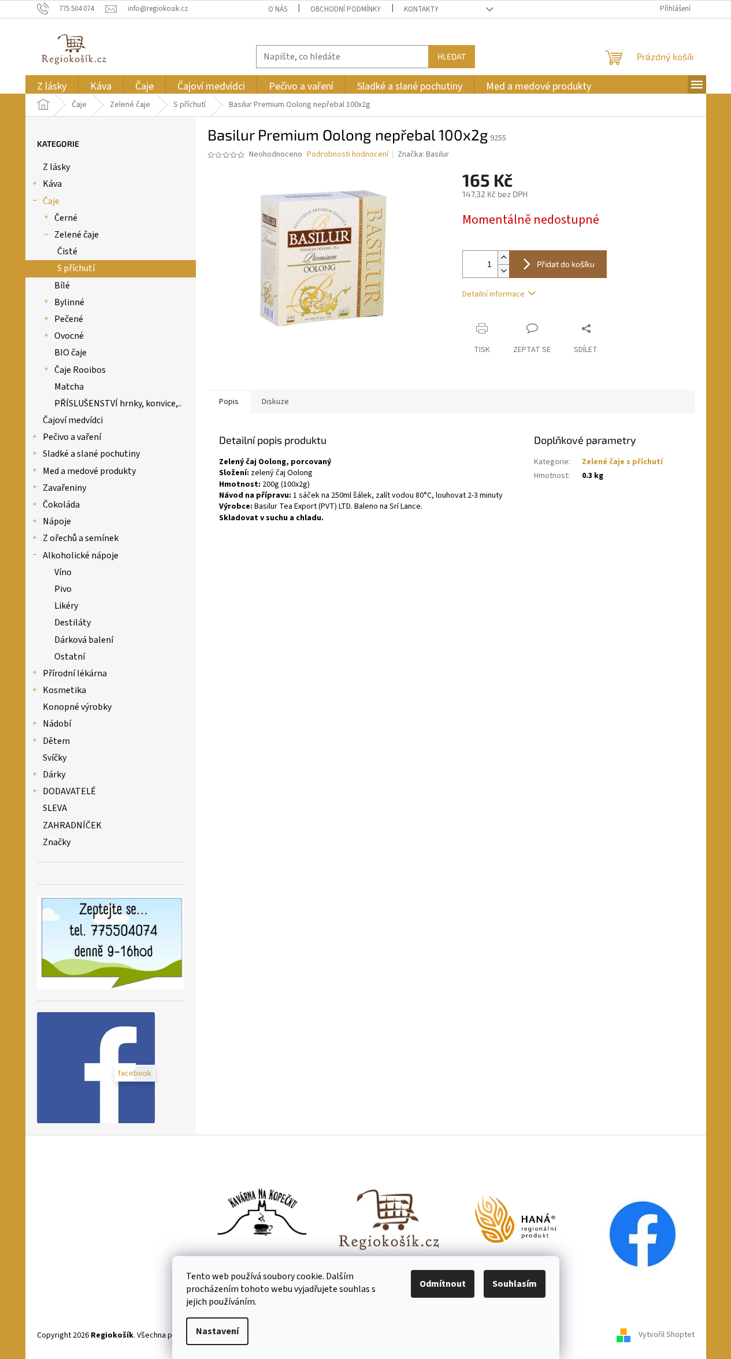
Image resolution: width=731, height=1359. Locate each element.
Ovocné (69, 335)
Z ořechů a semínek (80, 538)
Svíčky (54, 757)
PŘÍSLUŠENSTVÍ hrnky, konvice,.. (117, 403)
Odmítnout (443, 1283)
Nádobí (57, 723)
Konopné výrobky (77, 707)
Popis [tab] (229, 402)
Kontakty (421, 9)
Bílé (62, 285)
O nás (277, 9)
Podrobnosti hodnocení (347, 154)
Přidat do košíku (566, 264)
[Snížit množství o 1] (503, 270)
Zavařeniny (64, 488)
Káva (52, 183)
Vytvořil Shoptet (667, 1335)
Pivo (63, 589)
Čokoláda (61, 504)
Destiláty (72, 622)
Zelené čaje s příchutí (622, 462)
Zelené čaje (76, 234)
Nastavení (217, 1331)
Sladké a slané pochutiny (91, 453)
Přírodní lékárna (75, 673)
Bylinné (69, 302)
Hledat (451, 56)
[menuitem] (51, 86)
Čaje (51, 201)
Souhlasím (514, 1283)
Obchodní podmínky (345, 9)
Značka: (423, 154)
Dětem (56, 741)
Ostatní (69, 656)
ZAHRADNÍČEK (72, 825)
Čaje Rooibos (80, 370)
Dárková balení (83, 640)
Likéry (66, 605)
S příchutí (76, 268)
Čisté (67, 251)
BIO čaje (70, 352)
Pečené (68, 319)
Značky (56, 842)
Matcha (69, 386)
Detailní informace (493, 294)
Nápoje (57, 521)
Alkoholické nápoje (80, 555)
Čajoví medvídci (73, 420)
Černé (65, 218)
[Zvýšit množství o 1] (503, 257)
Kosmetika (64, 690)
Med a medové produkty (89, 471)
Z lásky (56, 167)
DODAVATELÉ (69, 791)
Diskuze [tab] (275, 402)
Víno (63, 572)
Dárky (54, 774)
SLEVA (55, 808)
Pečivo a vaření (72, 437)
